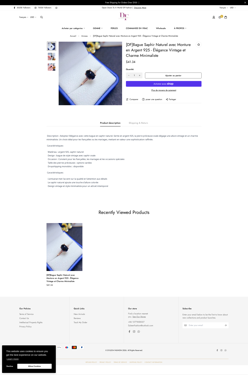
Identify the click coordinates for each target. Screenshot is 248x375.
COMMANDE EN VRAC (137, 28)
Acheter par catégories (72, 28)
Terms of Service (26, 314)
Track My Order (80, 322)
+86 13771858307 (136, 321)
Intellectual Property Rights (30, 322)
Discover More (140, 7)
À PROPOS (179, 28)
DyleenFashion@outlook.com (140, 325)
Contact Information (153, 362)
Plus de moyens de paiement (163, 90)
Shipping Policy (136, 362)
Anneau (84, 36)
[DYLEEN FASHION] (124, 17)
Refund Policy (91, 362)
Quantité (130, 69)
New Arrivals (79, 314)
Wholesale (161, 28)
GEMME (96, 28)
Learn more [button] (13, 359)
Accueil (73, 36)
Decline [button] (9, 366)
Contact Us (24, 318)
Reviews (77, 318)
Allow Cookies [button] (34, 366)
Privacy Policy (25, 326)
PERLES (114, 28)
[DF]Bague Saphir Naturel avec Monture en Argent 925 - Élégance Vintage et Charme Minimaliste (63, 278)
